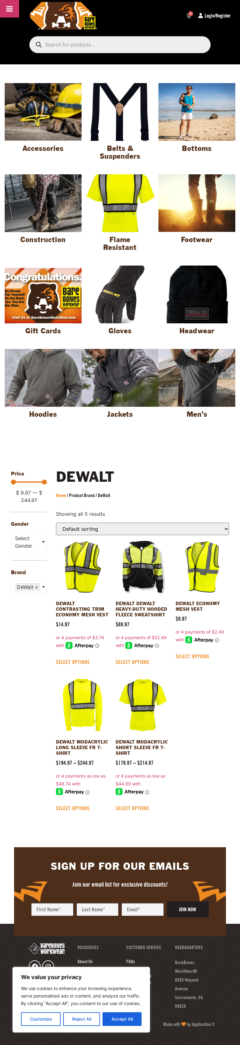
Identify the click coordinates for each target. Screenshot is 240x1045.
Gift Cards (43, 331)
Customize (41, 1019)
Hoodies (43, 414)
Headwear (196, 331)
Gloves (120, 331)
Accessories (42, 149)
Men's (197, 414)
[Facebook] (35, 966)
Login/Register (218, 15)
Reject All (81, 1019)
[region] (81, 1000)
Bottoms (197, 149)
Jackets (120, 414)
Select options (73, 661)
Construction (43, 240)
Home (61, 495)
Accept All (122, 1019)
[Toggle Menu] (9, 8)
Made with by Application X (188, 1024)
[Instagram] (48, 966)
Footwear (196, 240)
